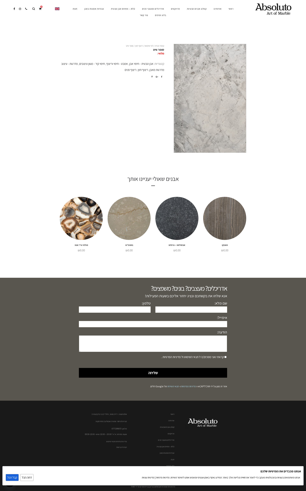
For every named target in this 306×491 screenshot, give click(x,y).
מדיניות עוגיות (148, 477)
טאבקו (225, 245)
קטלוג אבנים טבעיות (167, 427)
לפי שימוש (149, 45)
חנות (172, 459)
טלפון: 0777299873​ (119, 428)
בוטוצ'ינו (129, 245)
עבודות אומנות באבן (167, 453)
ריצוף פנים (130, 70)
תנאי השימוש (190, 357)
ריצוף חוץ (139, 45)
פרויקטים (171, 433)
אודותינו (171, 420)
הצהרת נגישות (121, 447)
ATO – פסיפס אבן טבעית (165, 446)
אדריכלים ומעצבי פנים (166, 440)
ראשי (172, 414)
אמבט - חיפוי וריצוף (117, 64)
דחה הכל (27, 477)
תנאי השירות (173, 386)
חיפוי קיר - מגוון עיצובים (92, 64)
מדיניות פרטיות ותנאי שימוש (116, 441)
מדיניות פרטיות (163, 477)
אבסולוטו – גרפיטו (177, 245)
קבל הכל (12, 477)
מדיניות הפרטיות (171, 357)
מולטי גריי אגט (81, 245)
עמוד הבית (159, 45)
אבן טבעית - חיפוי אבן (141, 64)
